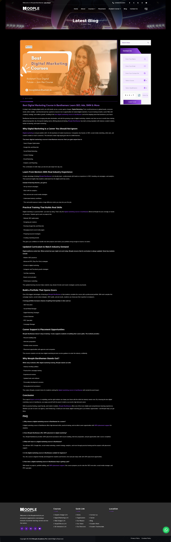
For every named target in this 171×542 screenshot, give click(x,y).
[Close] (123, 247)
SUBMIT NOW (103, 289)
